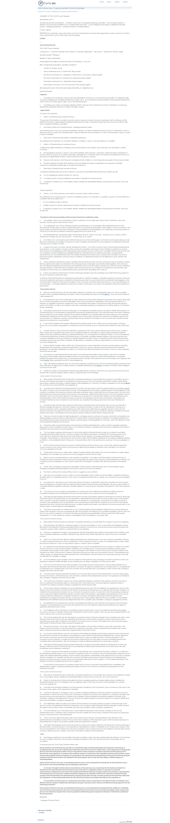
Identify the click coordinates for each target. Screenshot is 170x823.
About (109, 2)
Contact (125, 2)
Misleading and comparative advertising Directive (65, 11)
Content (116, 2)
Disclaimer (41, 820)
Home (102, 2)
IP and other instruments (44, 11)
